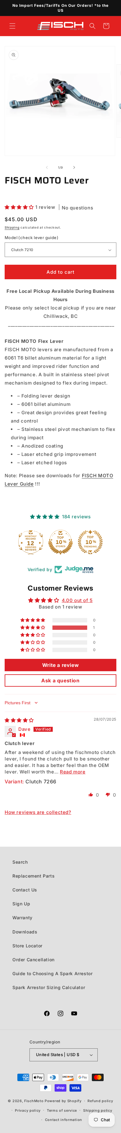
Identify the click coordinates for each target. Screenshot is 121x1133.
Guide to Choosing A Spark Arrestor (52, 973)
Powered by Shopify (63, 1101)
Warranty (22, 917)
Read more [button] (72, 772)
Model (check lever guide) (31, 237)
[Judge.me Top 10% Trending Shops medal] (90, 542)
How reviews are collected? (38, 812)
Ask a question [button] (60, 680)
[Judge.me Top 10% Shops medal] (60, 542)
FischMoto (33, 1101)
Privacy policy (28, 1110)
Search (20, 862)
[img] (19, 720)
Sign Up (21, 903)
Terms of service (62, 1110)
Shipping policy (97, 1110)
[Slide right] (74, 167)
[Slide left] (47, 167)
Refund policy (100, 1101)
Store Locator (27, 945)
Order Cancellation (33, 959)
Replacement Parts (33, 875)
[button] (12, 26)
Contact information (63, 1120)
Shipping (12, 227)
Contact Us (24, 889)
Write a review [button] (60, 665)
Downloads (24, 931)
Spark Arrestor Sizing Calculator (48, 987)
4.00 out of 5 (77, 600)
